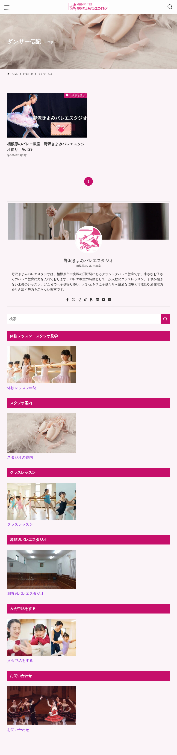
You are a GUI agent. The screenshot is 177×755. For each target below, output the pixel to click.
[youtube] (103, 299)
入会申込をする (20, 660)
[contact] (109, 299)
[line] (97, 299)
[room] (91, 299)
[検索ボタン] (170, 7)
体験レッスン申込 (22, 388)
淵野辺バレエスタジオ (25, 594)
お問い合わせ (18, 730)
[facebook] (67, 299)
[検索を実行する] (165, 319)
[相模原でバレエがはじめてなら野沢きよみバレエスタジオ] (88, 7)
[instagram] (79, 299)
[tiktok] (85, 299)
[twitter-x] (73, 299)
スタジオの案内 (20, 457)
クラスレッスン (20, 524)
